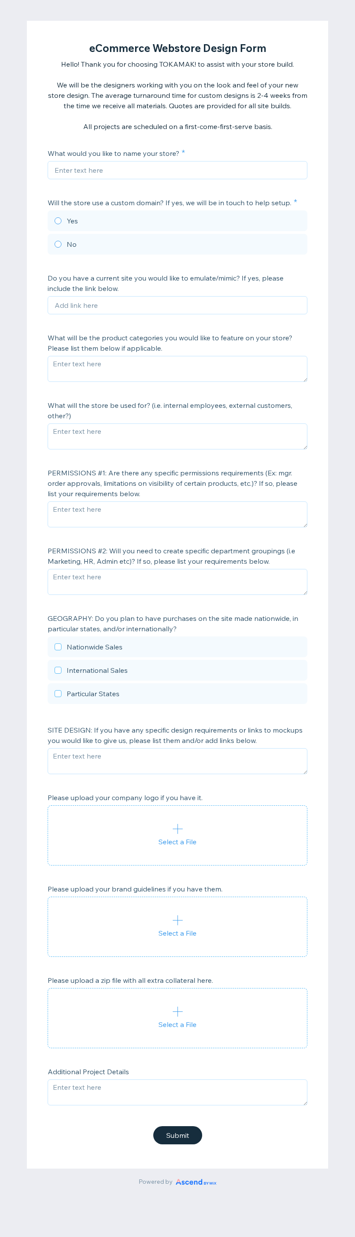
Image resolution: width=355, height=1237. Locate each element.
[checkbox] (177, 648)
